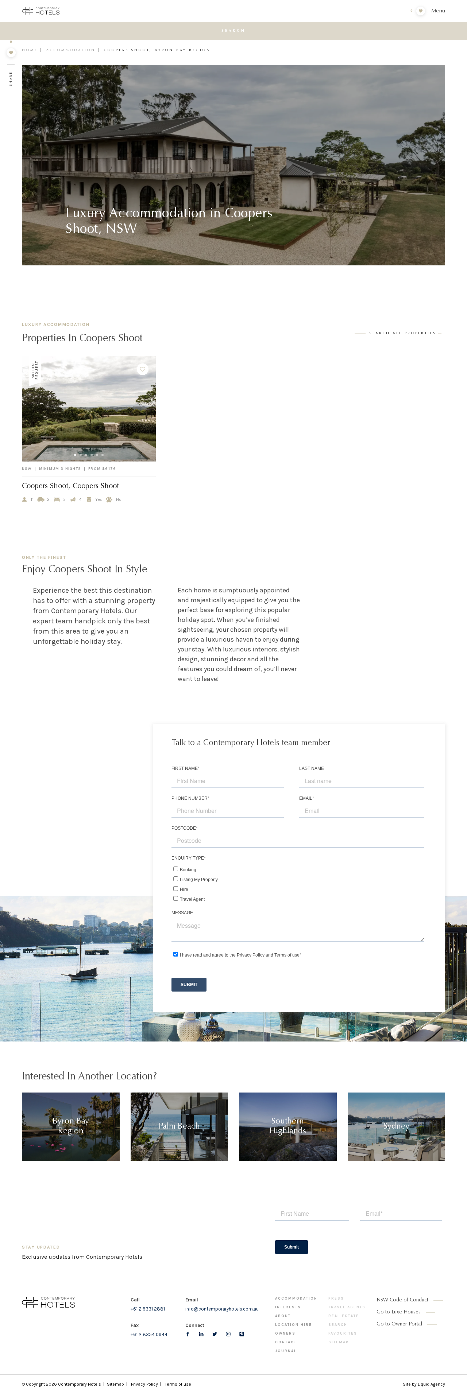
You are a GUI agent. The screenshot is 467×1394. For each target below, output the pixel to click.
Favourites (342, 1333)
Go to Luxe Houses (399, 1312)
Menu (438, 11)
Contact (286, 1342)
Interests (288, 1307)
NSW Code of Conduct (402, 1300)
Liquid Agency (431, 1384)
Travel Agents (347, 1307)
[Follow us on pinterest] (242, 1334)
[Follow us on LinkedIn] (201, 1334)
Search (337, 1325)
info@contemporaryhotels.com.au (222, 1309)
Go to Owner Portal (399, 1324)
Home (30, 50)
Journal (286, 1351)
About (283, 1316)
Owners (285, 1333)
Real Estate (343, 1316)
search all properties (402, 333)
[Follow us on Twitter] (215, 1334)
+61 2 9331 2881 (148, 1309)
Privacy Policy (144, 1384)
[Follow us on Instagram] (228, 1334)
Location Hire (293, 1325)
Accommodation (71, 50)
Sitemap (338, 1342)
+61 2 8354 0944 (149, 1334)
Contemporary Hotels (79, 1384)
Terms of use (178, 1384)
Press (336, 1298)
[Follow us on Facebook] (188, 1334)
